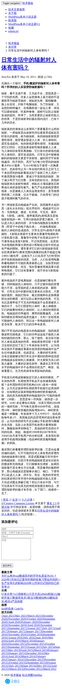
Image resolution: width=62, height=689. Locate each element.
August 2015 (34, 647)
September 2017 (16, 628)
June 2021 (7, 615)
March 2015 (40, 650)
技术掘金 (27, 3)
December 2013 (33, 659)
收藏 (11, 27)
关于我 (12, 13)
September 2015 (16, 647)
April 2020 (13, 622)
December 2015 (16, 643)
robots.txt (13, 31)
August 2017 (34, 628)
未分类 (12, 46)
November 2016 (16, 634)
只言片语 (33, 594)
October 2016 (34, 634)
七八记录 (27, 499)
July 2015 (48, 647)
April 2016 (13, 640)
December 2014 (33, 653)
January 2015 (15, 653)
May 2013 (41, 665)
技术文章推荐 (16, 9)
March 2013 (15, 668)
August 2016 (14, 637)
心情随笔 (19, 594)
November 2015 (35, 643)
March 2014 (27, 656)
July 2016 (28, 637)
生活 (15, 499)
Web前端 (46, 594)
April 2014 (13, 656)
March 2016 (27, 640)
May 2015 (13, 650)
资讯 (5, 499)
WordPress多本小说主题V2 (24, 24)
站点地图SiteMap (32, 675)
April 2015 (26, 650)
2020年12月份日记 (34, 583)
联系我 (12, 20)
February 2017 (15, 631)
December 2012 (32, 668)
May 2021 (20, 615)
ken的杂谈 (7, 608)
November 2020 (16, 618)
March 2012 (49, 668)
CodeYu (18, 608)
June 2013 (27, 665)
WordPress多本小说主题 (22, 16)
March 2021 (33, 615)
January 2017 (32, 631)
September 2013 (35, 662)
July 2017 (48, 628)
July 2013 (13, 665)
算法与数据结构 (36, 597)
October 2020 (34, 618)
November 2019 (16, 625)
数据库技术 (18, 597)
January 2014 (15, 659)
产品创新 (16, 601)
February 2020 (29, 622)
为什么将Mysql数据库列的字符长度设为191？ (28, 575)
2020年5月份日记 (11, 579)
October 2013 (16, 662)
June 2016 (40, 637)
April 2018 (32, 625)
